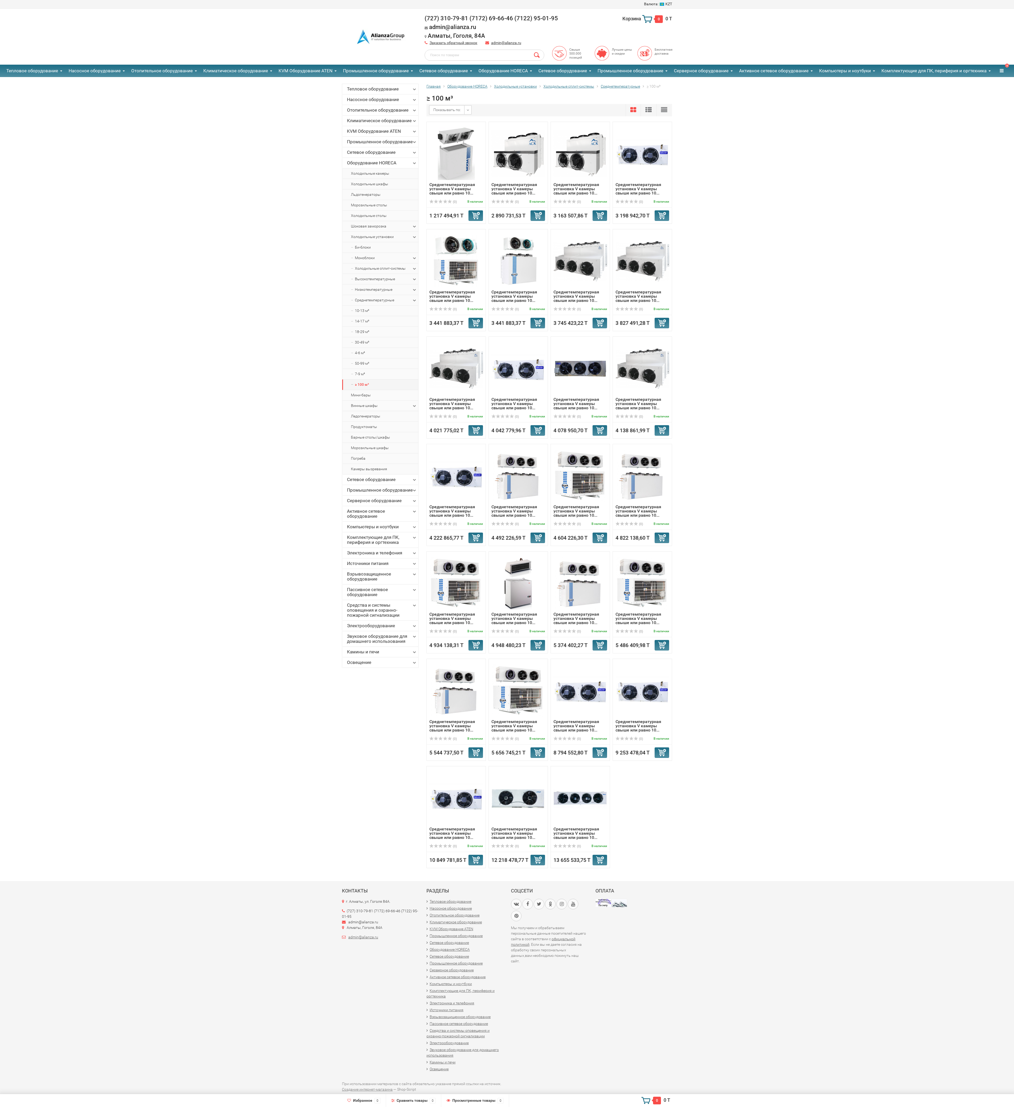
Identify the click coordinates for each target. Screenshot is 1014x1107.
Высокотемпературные (375, 279)
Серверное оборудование (701, 70)
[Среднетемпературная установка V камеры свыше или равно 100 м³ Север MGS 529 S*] (580, 583)
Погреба (358, 458)
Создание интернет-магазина (367, 1089)
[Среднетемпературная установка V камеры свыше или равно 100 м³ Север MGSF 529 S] (642, 583)
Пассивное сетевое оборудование (367, 592)
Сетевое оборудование (443, 70)
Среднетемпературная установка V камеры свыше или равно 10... (452, 189)
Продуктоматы (364, 427)
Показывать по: (447, 110)
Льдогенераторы (366, 194)
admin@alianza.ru (506, 43)
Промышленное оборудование (376, 70)
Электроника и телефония (374, 552)
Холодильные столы (369, 215)
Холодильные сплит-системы (380, 268)
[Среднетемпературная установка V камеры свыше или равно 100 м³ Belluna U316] (456, 475)
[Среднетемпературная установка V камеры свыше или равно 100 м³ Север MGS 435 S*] (518, 260)
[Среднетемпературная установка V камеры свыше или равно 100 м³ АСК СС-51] (580, 260)
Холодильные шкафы (369, 184)
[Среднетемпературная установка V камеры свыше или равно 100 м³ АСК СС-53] (456, 368)
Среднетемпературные (374, 300)
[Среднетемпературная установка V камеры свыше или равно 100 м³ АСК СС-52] (642, 260)
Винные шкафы (364, 405)
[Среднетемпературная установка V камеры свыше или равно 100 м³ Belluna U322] (580, 690)
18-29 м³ (362, 332)
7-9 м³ (360, 374)
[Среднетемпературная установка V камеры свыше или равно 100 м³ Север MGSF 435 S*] (456, 260)
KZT (658, 4)
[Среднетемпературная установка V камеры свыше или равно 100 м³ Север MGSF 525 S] (580, 475)
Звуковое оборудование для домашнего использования (377, 639)
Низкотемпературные (373, 289)
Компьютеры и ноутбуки (845, 70)
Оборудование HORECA (503, 70)
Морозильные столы (369, 205)
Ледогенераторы (365, 416)
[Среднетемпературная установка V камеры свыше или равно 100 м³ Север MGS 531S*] (456, 690)
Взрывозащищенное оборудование (369, 576)
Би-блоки (363, 247)
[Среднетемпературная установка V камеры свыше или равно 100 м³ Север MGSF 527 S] (456, 583)
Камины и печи (363, 651)
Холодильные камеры (370, 173)
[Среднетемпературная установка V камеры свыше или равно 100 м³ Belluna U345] (580, 797)
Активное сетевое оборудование (774, 70)
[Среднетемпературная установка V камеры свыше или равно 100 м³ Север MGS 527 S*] (642, 475)
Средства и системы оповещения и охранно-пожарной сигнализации (373, 610)
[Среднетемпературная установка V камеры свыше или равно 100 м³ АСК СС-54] (642, 368)
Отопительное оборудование (162, 70)
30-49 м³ (362, 342)
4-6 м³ (360, 353)
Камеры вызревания (369, 469)
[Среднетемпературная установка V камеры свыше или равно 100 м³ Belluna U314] (518, 368)
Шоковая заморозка (368, 226)
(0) (454, 202)
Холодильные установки (372, 237)
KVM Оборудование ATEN (305, 70)
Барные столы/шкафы (370, 437)
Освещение (359, 662)
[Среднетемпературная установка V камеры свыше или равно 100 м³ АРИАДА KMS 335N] (518, 583)
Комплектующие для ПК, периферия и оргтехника (934, 70)
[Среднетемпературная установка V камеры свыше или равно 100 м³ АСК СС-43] (580, 153)
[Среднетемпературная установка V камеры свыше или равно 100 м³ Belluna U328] (642, 690)
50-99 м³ (362, 363)
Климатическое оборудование (235, 70)
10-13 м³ (362, 310)
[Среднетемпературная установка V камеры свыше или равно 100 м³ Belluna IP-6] (518, 797)
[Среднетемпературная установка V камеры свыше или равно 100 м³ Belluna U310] (642, 153)
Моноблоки (365, 258)
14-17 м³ (362, 321)
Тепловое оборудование (32, 70)
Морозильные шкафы (370, 448)
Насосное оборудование (95, 70)
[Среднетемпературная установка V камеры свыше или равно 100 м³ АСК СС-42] (518, 153)
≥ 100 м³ (362, 384)
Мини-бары (361, 395)
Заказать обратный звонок (453, 43)
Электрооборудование (371, 625)
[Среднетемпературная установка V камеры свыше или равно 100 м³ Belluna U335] (456, 797)
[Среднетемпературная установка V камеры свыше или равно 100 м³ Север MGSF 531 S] (518, 690)
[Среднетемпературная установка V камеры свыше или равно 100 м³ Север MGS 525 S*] (518, 475)
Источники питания (367, 563)
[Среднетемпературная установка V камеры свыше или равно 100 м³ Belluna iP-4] (580, 368)
